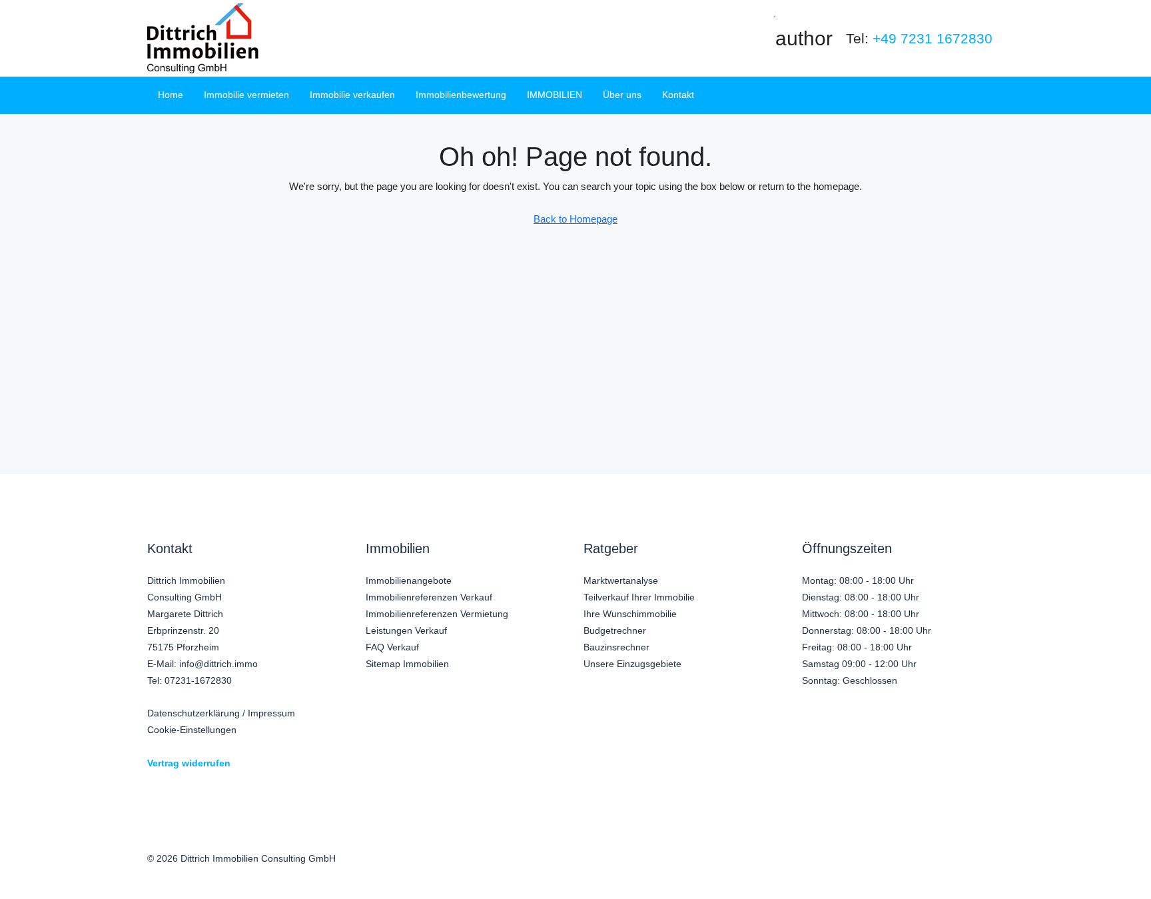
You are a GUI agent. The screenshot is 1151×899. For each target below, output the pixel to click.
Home (170, 94)
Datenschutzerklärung (193, 713)
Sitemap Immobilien (407, 663)
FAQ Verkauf (392, 647)
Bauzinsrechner (616, 647)
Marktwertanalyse (620, 580)
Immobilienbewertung (461, 94)
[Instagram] (932, 867)
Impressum (271, 713)
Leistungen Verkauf (406, 630)
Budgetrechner (614, 630)
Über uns (622, 94)
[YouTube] (989, 867)
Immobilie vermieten (246, 94)
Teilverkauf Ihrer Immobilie (639, 597)
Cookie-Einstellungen (191, 729)
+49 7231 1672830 (932, 38)
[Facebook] (904, 867)
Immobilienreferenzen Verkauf (429, 597)
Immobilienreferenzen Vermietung (437, 613)
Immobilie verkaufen (352, 94)
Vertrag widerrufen (188, 763)
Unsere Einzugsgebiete (632, 663)
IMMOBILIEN (554, 94)
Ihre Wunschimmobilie (630, 613)
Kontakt (678, 94)
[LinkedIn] (961, 867)
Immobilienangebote (409, 580)
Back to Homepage (575, 219)
